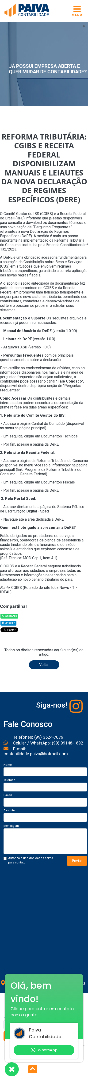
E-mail (8, 795)
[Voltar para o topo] (32, 1069)
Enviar (77, 861)
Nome (8, 764)
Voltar (44, 664)
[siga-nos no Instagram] (76, 706)
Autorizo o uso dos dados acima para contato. (30, 860)
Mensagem (11, 825)
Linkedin (9, 622)
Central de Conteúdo (48, 423)
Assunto (9, 810)
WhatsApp (10, 615)
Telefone (9, 780)
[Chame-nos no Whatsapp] (12, 1069)
